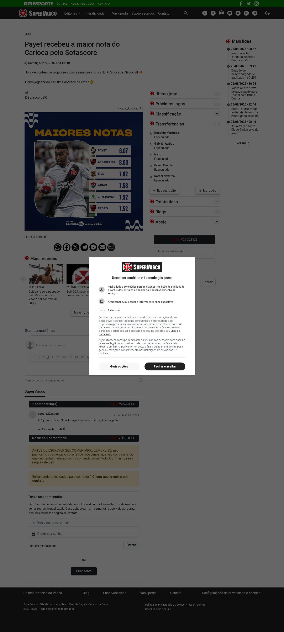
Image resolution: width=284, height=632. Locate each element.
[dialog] (142, 316)
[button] (142, 310)
